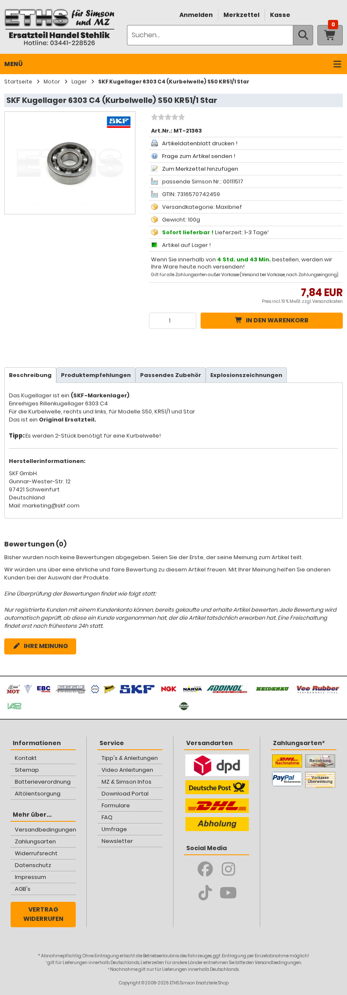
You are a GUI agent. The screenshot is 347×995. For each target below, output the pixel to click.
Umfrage (114, 829)
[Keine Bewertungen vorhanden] (167, 118)
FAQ (107, 817)
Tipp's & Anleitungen (130, 758)
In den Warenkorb (277, 320)
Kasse (280, 15)
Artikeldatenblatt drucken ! (199, 143)
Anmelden (196, 15)
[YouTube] (228, 893)
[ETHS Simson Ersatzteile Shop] (59, 26)
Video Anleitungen (127, 770)
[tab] (30, 375)
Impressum (30, 877)
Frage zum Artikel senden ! (198, 156)
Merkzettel (241, 15)
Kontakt (26, 758)
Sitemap (27, 770)
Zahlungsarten (35, 841)
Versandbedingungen (45, 830)
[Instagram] (228, 869)
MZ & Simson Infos (126, 782)
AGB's (22, 889)
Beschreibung (30, 375)
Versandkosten (327, 301)
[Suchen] (303, 35)
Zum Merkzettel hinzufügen (200, 169)
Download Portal (125, 794)
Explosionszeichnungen (246, 375)
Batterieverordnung (43, 782)
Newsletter (117, 841)
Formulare (116, 805)
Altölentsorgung (38, 794)
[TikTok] (205, 893)
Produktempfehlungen (96, 375)
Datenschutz (33, 865)
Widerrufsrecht (36, 853)
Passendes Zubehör (170, 375)
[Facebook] (205, 869)
